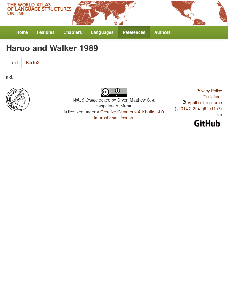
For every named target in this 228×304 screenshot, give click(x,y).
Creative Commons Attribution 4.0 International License (129, 115)
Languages (102, 32)
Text (14, 62)
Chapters (73, 32)
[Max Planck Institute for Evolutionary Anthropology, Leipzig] (18, 99)
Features (46, 32)
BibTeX (32, 62)
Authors (162, 32)
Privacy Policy (209, 91)
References (134, 32)
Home (22, 32)
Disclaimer (212, 96)
